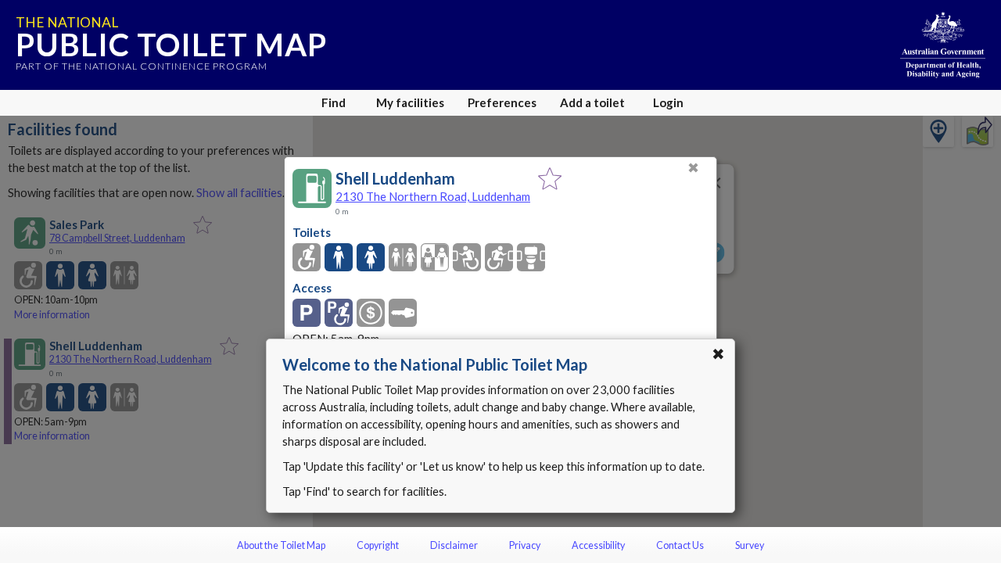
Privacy (524, 545)
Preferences (502, 102)
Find (333, 102)
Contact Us (680, 545)
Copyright (378, 545)
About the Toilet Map (281, 545)
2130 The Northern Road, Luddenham (432, 196)
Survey (749, 545)
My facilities (410, 102)
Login (668, 102)
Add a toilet (592, 102)
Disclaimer (454, 545)
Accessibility (598, 545)
